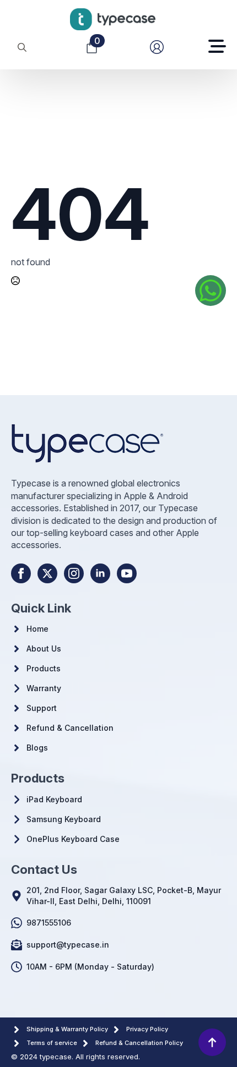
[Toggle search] (22, 47)
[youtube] (127, 573)
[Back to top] (212, 1042)
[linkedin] (100, 573)
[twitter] (47, 573)
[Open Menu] (217, 47)
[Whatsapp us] (210, 290)
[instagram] (74, 573)
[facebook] (21, 573)
